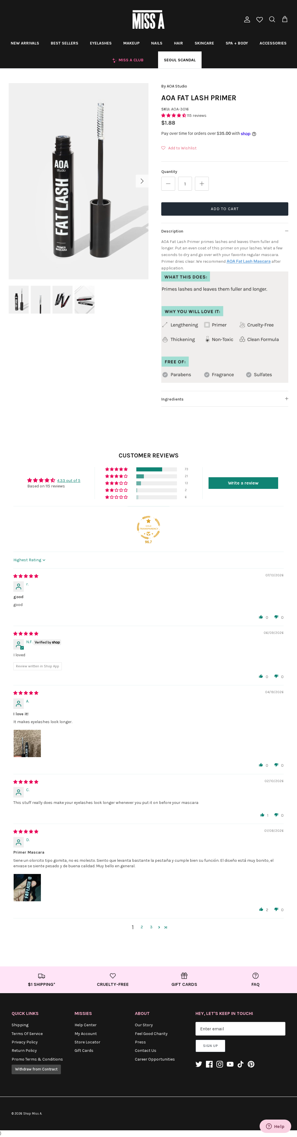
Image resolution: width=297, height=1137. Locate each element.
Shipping (20, 1024)
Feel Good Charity (151, 1033)
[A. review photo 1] (27, 743)
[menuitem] (25, 43)
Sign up (210, 1046)
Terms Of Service (27, 1033)
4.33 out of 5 (68, 480)
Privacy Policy (25, 1042)
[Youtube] (230, 1064)
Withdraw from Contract (36, 1069)
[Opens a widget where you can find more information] (275, 1127)
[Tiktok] (240, 1064)
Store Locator (87, 1042)
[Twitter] (198, 1064)
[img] (25, 576)
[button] (174, 115)
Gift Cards (84, 1050)
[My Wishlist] (259, 20)
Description (172, 231)
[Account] (246, 19)
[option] (78, 181)
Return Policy (24, 1050)
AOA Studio (177, 86)
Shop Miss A (32, 1113)
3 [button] (151, 927)
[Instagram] (219, 1064)
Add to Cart (225, 208)
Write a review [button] (243, 483)
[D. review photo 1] (27, 888)
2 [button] (142, 927)
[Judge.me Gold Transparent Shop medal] (148, 527)
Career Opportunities (155, 1059)
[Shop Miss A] (148, 19)
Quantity (169, 171)
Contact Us (145, 1050)
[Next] (142, 181)
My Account (86, 1033)
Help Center (86, 1024)
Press (140, 1042)
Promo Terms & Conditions (37, 1059)
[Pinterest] (251, 1064)
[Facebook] (209, 1064)
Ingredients (172, 399)
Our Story (144, 1024)
